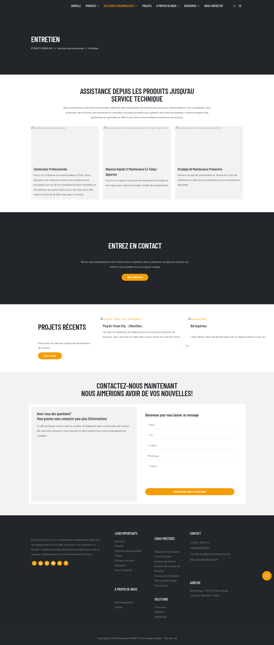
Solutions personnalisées (70, 49)
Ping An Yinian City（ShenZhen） (124, 326)
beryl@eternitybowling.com (215, 554)
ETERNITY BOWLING (42, 49)
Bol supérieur (199, 326)
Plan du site (170, 638)
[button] (182, 345)
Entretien (93, 49)
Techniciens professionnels (50, 169)
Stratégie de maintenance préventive (200, 169)
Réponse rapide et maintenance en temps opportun (131, 171)
